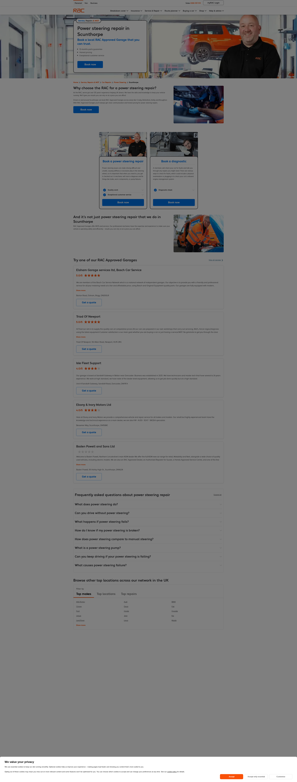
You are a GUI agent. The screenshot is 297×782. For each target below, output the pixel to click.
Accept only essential (256, 777)
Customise (280, 777)
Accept (231, 777)
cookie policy (172, 772)
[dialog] (148, 769)
